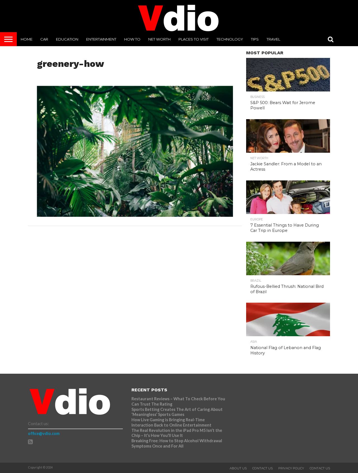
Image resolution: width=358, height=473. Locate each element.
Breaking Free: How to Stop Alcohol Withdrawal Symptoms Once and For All (176, 443)
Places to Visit (193, 39)
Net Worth (159, 39)
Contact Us (262, 468)
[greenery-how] (135, 215)
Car (44, 39)
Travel (273, 39)
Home (26, 39)
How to (132, 39)
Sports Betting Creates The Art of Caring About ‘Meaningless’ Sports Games (177, 412)
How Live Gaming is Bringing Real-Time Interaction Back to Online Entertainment (171, 422)
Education (67, 39)
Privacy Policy (291, 468)
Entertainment (101, 39)
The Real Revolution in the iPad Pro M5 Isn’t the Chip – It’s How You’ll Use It (176, 433)
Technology (229, 39)
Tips (255, 39)
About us (238, 468)
